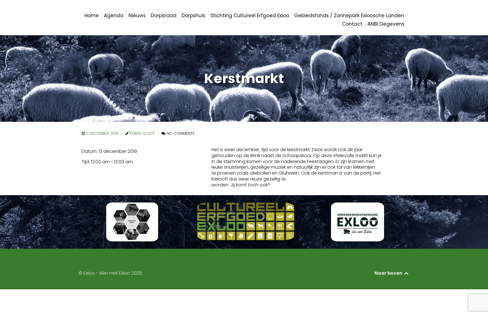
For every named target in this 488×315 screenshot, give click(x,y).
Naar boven (388, 273)
